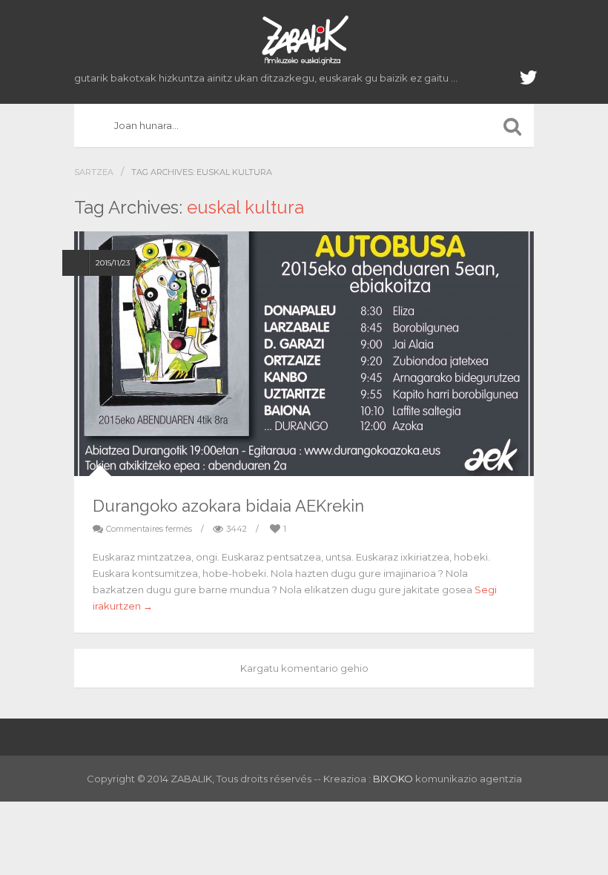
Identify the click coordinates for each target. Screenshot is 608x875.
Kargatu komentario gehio (304, 668)
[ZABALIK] (304, 41)
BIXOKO (394, 779)
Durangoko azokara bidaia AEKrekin (228, 505)
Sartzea (93, 172)
